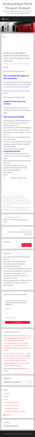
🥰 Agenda (6, 415)
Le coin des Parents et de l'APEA (20, 201)
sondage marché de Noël (11, 151)
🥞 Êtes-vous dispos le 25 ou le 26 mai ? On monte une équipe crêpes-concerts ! (16, 358)
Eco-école (9, 196)
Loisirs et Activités (8, 203)
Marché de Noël (26, 207)
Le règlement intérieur (12, 408)
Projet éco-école (13, 210)
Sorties (27, 210)
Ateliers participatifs (15, 207)
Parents (5, 210)
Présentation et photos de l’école (15, 411)
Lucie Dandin (26, 64)
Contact (5, 396)
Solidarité (21, 210)
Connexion (6, 393)
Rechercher (7, 242)
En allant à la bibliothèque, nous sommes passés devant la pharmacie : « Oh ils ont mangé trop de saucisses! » (17, 338)
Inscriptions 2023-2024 (12, 405)
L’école (5, 399)
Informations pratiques (12, 402)
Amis (7, 207)
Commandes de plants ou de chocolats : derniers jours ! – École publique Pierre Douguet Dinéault (16, 346)
